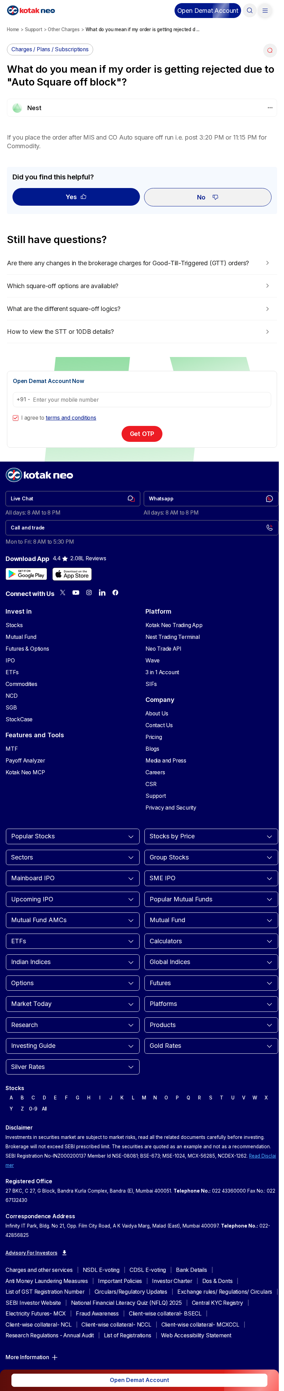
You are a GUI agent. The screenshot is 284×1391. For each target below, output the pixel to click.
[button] (207, 10)
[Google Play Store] (26, 574)
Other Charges (63, 29)
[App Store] (72, 574)
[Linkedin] (102, 592)
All (44, 1109)
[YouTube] (75, 592)
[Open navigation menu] (265, 10)
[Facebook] (115, 592)
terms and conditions (71, 417)
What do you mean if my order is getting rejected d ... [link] (142, 29)
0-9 (33, 1109)
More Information (27, 1357)
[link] (73, 498)
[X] (62, 592)
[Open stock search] (250, 10)
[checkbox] (15, 418)
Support (33, 29)
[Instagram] (89, 592)
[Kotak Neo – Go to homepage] (31, 10)
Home (13, 29)
